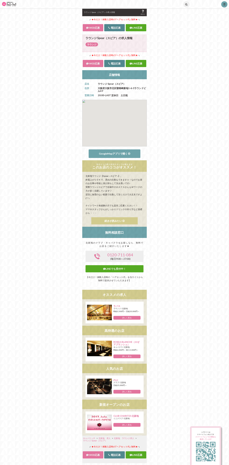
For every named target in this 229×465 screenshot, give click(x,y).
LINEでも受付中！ (116, 269)
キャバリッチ (89, 438)
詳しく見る (127, 318)
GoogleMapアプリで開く (113, 153)
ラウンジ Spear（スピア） (95, 440)
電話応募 (115, 27)
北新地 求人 (104, 438)
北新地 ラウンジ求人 (124, 438)
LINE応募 (137, 27)
